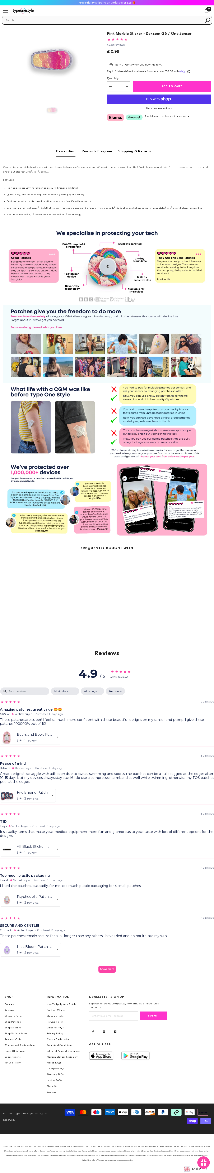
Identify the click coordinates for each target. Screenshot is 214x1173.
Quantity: (113, 78)
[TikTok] (115, 1032)
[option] (52, 59)
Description (65, 151)
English (196, 1169)
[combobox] (104, 20)
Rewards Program (97, 151)
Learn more (182, 116)
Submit (153, 1015)
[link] (107, 266)
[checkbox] (115, 691)
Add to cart (172, 86)
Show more (107, 969)
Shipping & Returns (134, 151)
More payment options (159, 108)
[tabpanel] (107, 832)
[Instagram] (104, 1032)
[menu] (5, 10)
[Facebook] (93, 1032)
